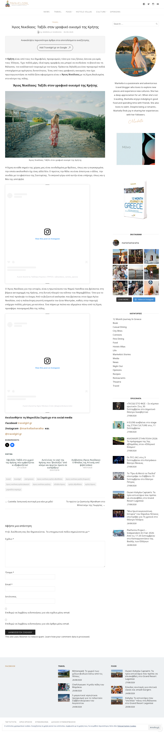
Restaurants (119, 377)
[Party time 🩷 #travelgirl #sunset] (136, 272)
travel (8, 479)
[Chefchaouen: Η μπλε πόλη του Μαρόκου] (64, 687)
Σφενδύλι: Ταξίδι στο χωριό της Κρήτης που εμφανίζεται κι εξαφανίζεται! (20, 462)
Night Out (118, 366)
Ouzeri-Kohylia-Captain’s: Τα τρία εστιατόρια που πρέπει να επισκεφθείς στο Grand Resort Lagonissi (141, 496)
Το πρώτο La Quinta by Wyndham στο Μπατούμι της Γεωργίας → (85, 503)
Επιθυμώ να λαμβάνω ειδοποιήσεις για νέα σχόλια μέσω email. (37, 612)
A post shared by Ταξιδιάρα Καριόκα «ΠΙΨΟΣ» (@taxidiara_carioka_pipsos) (47, 277)
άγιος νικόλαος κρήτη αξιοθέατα (49, 479)
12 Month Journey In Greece (127, 319)
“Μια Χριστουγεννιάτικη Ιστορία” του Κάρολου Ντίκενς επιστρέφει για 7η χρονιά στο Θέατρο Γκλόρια (142, 515)
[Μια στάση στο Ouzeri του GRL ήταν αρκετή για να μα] (151, 272)
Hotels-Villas (84, 11)
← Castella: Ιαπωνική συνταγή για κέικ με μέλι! (29, 501)
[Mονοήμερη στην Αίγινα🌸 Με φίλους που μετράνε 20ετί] (120, 272)
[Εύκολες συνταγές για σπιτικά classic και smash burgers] (117, 690)
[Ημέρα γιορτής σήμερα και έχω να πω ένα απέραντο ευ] (136, 288)
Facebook (10, 666)
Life (115, 350)
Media (116, 358)
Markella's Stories (122, 354)
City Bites (117, 330)
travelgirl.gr (25, 423)
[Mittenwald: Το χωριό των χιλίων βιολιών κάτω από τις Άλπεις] (64, 673)
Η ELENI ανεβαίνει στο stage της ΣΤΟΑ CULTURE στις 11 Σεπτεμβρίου (141, 425)
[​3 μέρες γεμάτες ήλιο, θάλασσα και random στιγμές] (151, 288)
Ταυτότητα (10, 722)
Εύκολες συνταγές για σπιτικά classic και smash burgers (141, 688)
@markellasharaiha (32, 428)
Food (69, 11)
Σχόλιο (9, 538)
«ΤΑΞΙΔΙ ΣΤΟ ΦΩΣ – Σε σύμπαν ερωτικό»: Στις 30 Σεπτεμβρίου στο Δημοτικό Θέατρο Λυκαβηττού (143, 407)
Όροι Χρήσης (25, 722)
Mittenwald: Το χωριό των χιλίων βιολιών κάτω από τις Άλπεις (87, 673)
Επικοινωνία (41, 722)
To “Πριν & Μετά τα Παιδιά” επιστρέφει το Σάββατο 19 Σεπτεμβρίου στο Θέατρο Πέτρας (141, 477)
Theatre (117, 381)
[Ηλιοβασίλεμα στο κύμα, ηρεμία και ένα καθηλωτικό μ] (120, 256)
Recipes (117, 373)
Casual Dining (120, 326)
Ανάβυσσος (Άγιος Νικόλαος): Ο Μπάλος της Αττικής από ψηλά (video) (85, 462)
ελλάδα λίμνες (59, 484)
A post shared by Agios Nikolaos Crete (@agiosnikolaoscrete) (47, 406)
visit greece (29, 479)
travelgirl (17, 479)
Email (8, 584)
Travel (57, 11)
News (47, 11)
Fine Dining (118, 338)
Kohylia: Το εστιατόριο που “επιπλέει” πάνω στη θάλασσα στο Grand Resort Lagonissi (140, 700)
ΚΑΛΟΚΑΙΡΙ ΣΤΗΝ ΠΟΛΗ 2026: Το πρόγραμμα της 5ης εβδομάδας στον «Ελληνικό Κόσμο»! (142, 442)
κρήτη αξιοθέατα (75, 484)
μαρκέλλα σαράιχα (13, 489)
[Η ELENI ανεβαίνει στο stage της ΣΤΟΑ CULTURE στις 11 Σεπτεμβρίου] (118, 425)
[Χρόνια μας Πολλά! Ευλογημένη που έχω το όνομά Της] (151, 256)
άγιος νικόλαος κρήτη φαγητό (17, 484)
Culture (101, 11)
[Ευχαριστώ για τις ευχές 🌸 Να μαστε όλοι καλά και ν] (136, 256)
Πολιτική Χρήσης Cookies (126, 726)
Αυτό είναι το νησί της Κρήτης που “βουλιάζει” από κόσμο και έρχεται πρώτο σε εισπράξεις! (53, 464)
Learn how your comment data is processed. (67, 636)
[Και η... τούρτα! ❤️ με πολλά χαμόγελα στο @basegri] (120, 288)
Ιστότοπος (10, 596)
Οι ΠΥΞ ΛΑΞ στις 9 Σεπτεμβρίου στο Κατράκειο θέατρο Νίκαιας (141, 460)
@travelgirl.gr (13, 434)
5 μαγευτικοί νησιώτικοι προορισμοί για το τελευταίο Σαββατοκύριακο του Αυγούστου (87, 699)
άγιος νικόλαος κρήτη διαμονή (78, 479)
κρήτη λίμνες (90, 484)
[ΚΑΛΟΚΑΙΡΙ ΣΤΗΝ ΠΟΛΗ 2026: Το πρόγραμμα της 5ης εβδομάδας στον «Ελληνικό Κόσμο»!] (118, 441)
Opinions (115, 11)
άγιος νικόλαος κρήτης (41, 484)
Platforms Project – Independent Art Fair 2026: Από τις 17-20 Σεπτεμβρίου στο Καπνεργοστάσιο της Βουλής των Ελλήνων (141, 536)
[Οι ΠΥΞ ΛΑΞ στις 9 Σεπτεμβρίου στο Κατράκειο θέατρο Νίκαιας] (118, 460)
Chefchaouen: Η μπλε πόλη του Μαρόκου (88, 686)
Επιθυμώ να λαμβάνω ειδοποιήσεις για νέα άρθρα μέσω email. (37, 623)
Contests (117, 334)
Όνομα (9, 572)
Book (115, 322)
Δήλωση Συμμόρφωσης (63, 722)
